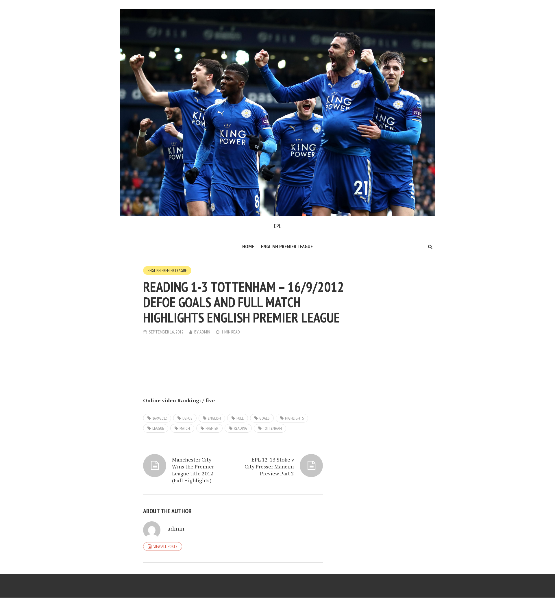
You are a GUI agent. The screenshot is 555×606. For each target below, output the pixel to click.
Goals (264, 418)
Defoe (187, 418)
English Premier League (287, 246)
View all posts (165, 546)
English (214, 418)
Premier (212, 428)
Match (185, 428)
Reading (240, 428)
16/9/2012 (159, 418)
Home (248, 246)
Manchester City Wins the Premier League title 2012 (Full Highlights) (193, 470)
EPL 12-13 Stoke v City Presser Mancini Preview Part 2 (269, 466)
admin (204, 332)
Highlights (294, 418)
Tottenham (272, 428)
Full (240, 418)
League (158, 428)
